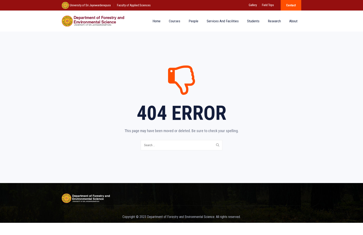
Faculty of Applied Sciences (134, 5)
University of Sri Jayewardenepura (90, 5)
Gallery (253, 5)
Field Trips (268, 5)
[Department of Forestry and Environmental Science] (94, 21)
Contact (291, 5)
